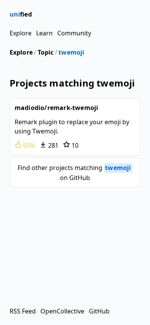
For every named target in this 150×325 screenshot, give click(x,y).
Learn (44, 33)
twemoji (71, 52)
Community (74, 33)
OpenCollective (62, 311)
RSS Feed (23, 311)
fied (21, 14)
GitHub (99, 311)
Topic (46, 52)
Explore (21, 33)
